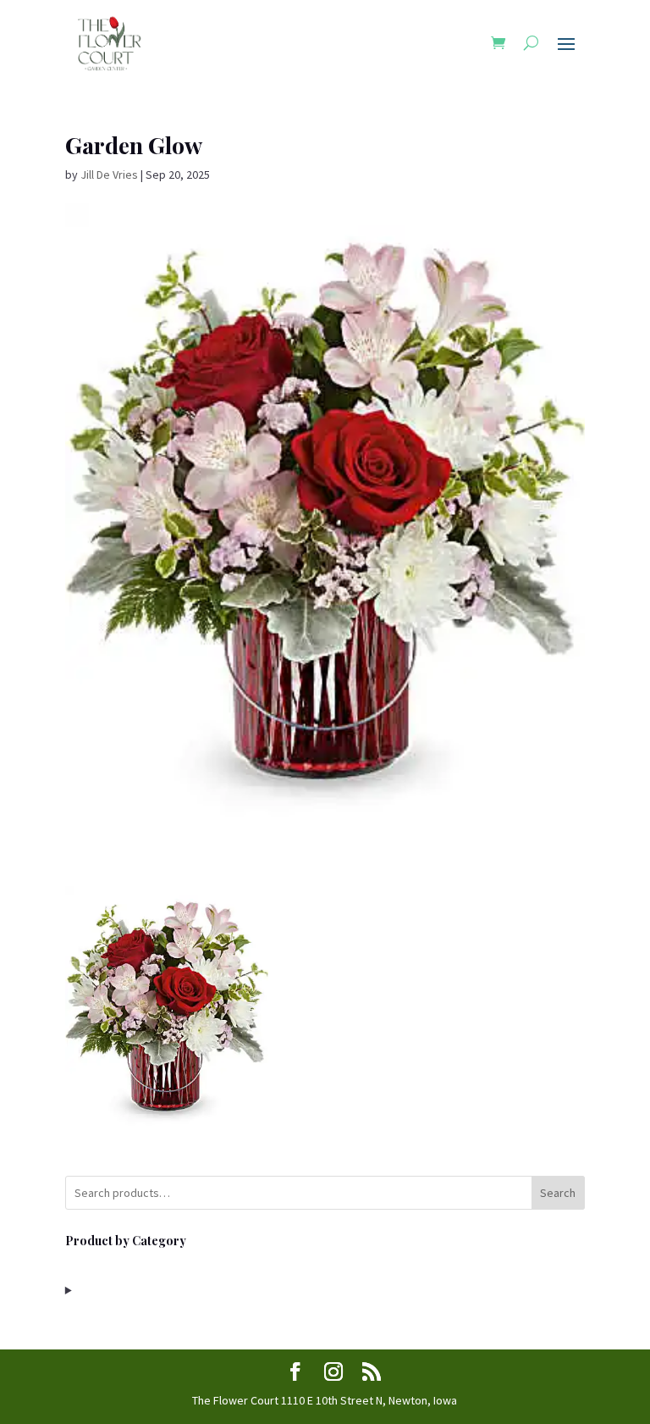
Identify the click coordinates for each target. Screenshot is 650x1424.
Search (558, 1192)
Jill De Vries (109, 174)
